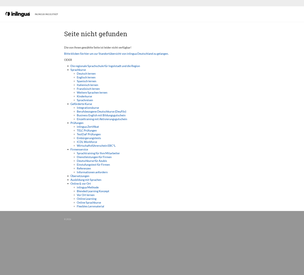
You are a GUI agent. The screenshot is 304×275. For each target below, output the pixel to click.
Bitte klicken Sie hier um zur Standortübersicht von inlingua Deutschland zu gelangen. (116, 53)
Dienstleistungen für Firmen (94, 157)
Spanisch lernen (86, 81)
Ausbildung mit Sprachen (85, 179)
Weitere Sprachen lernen (92, 92)
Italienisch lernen (87, 85)
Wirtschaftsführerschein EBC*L (96, 145)
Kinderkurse (84, 96)
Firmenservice (79, 149)
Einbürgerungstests (89, 138)
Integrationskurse (88, 107)
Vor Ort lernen (86, 195)
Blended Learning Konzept (93, 191)
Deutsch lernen (86, 73)
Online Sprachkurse (89, 202)
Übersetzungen (79, 176)
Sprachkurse (78, 69)
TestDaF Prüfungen (89, 134)
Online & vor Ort (80, 183)
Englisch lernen (86, 77)
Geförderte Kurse (81, 104)
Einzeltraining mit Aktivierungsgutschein (102, 119)
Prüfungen (76, 123)
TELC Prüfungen (87, 130)
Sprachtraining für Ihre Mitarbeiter (98, 153)
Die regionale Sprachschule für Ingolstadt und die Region (105, 66)
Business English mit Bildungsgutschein (101, 115)
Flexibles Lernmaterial (90, 206)
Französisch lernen (88, 88)
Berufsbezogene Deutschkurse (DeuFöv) (101, 111)
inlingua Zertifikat (88, 126)
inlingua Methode (88, 187)
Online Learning (86, 198)
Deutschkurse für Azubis (92, 160)
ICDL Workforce (87, 142)
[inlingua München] (18, 14)
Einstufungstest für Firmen (93, 164)
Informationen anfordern (92, 172)
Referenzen (84, 168)
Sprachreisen (85, 100)
